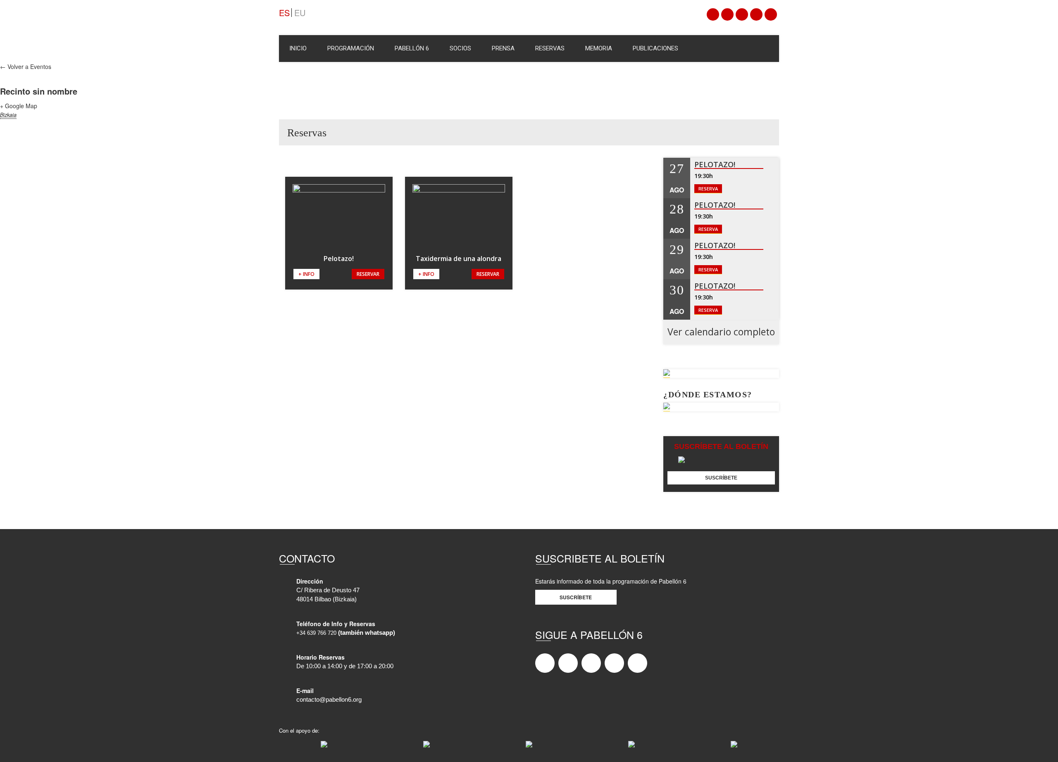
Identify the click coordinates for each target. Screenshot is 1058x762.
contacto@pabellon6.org (329, 699)
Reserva (708, 188)
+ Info (306, 274)
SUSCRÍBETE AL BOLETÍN (721, 446)
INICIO (298, 48)
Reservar (368, 274)
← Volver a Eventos (25, 66)
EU (299, 12)
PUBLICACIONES (655, 48)
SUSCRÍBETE (721, 478)
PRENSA (503, 48)
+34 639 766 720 (316, 633)
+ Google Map (18, 106)
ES (284, 12)
